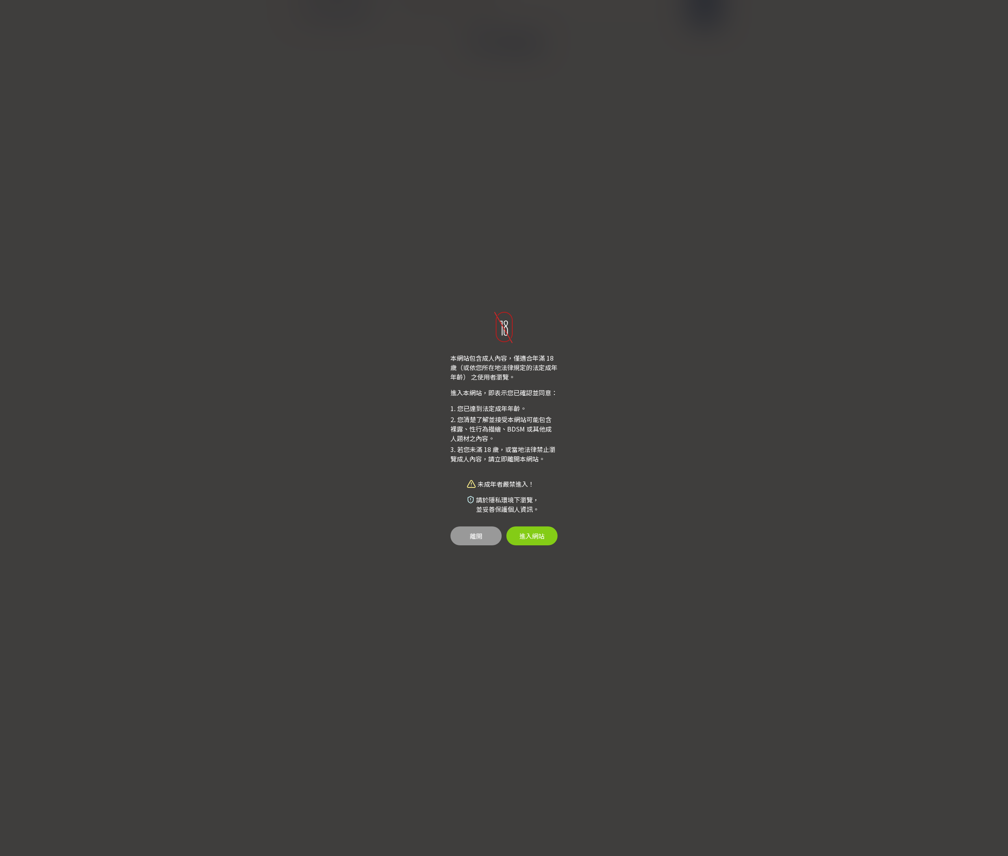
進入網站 (532, 536)
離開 (476, 536)
